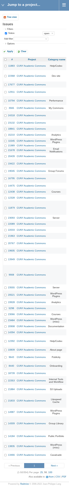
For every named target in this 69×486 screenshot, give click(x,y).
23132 (11, 122)
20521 (11, 294)
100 (50, 472)
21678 (11, 150)
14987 (11, 412)
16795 (11, 178)
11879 (11, 207)
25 (41, 472)
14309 (11, 423)
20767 (11, 243)
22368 (11, 75)
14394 (11, 332)
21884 (11, 389)
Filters (10, 29)
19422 (11, 163)
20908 (11, 326)
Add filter (8, 39)
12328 (11, 197)
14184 (11, 436)
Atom (51, 477)
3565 (11, 108)
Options (11, 44)
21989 (11, 145)
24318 (11, 115)
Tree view (12, 17)
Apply (10, 51)
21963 (11, 236)
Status (11, 33)
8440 (11, 365)
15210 (11, 134)
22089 (11, 223)
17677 (11, 84)
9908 (11, 274)
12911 (11, 92)
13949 (11, 259)
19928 (11, 302)
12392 (11, 341)
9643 (11, 357)
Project (32, 59)
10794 (11, 100)
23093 (11, 217)
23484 (11, 320)
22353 (11, 380)
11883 (11, 65)
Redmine (24, 484)
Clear (23, 51)
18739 (11, 373)
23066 (11, 314)
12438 (11, 191)
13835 (11, 446)
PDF (64, 477)
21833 (11, 400)
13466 (11, 455)
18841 (11, 128)
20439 (11, 156)
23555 (11, 287)
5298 (11, 308)
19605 (11, 250)
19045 (11, 171)
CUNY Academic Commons (31, 65)
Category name (56, 59)
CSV (58, 477)
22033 (11, 230)
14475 (11, 185)
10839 (11, 349)
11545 (11, 140)
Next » (54, 465)
